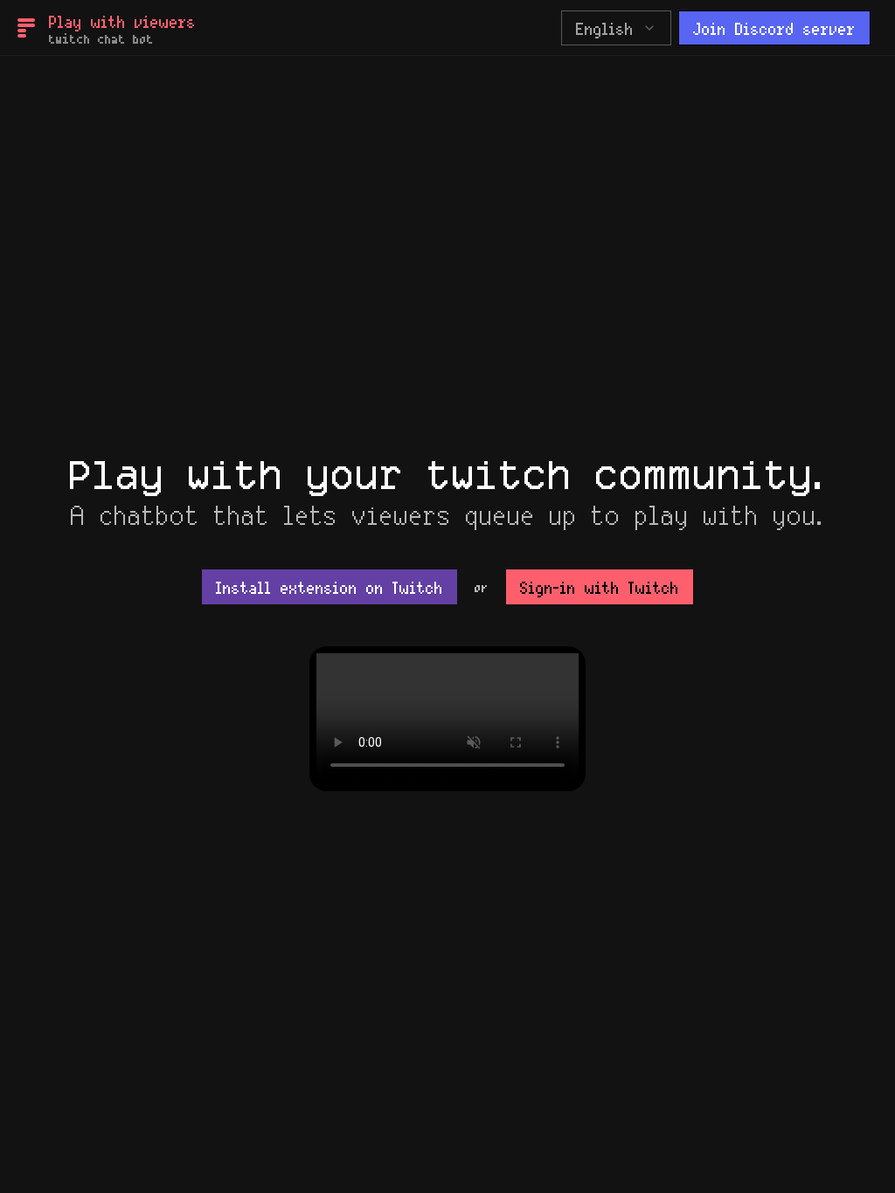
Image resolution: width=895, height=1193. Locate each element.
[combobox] (616, 27)
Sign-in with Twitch (599, 586)
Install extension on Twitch (329, 586)
